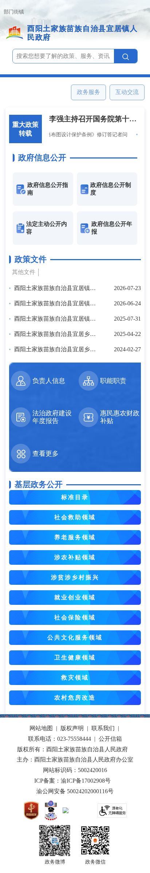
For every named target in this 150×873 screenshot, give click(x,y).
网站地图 (41, 728)
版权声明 (72, 728)
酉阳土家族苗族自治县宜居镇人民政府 (82, 32)
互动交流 (127, 92)
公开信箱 (110, 739)
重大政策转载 (25, 129)
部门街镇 (14, 12)
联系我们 (103, 728)
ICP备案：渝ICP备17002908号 (72, 781)
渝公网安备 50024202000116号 (75, 791)
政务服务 (88, 92)
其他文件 (23, 272)
